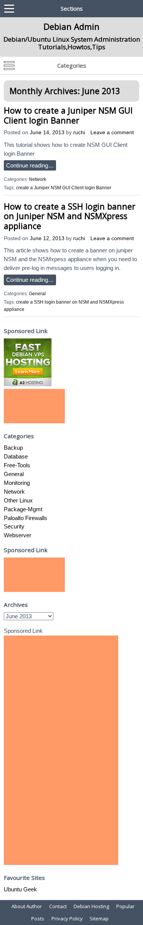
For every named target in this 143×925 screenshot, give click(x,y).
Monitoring (17, 483)
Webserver (17, 535)
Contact (58, 906)
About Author (26, 906)
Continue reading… (30, 165)
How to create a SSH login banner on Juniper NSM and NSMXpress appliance (69, 216)
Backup (13, 447)
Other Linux (18, 500)
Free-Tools (17, 465)
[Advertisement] (34, 406)
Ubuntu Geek (20, 889)
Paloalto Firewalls (25, 518)
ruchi (79, 132)
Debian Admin (71, 26)
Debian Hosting (91, 906)
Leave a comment (112, 132)
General (37, 293)
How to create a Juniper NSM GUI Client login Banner (68, 115)
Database (16, 456)
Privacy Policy (67, 918)
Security (14, 526)
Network (37, 179)
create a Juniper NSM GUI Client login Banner (63, 187)
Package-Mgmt (23, 509)
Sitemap (99, 918)
